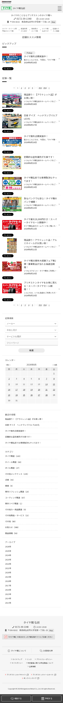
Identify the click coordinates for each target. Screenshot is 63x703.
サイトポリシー (17, 663)
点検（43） (10, 479)
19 (31, 389)
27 (39, 395)
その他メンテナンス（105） (17, 474)
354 (44, 88)
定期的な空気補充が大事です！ (18, 436)
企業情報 (32, 666)
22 (54, 389)
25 (24, 395)
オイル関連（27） (13, 468)
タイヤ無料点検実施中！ (15, 430)
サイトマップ (17, 659)
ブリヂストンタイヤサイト (16, 674)
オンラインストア (30, 678)
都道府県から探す (24, 29)
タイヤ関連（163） (13, 456)
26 (31, 395)
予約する (48, 698)
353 (40, 88)
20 (39, 389)
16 (9, 389)
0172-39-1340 (24, 18)
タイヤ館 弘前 (19, 8)
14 (46, 384)
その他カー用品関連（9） (16, 509)
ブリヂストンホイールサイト (43, 674)
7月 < (8, 364)
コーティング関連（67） (15, 497)
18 (24, 389)
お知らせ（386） (12, 527)
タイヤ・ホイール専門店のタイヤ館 (9, 29)
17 (17, 389)
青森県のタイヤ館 (34, 29)
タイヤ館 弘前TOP (45, 29)
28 (46, 395)
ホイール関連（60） (13, 462)
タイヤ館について (18, 650)
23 (9, 395)
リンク (29, 659)
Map (53, 22)
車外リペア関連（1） (14, 503)
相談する (18, 698)
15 (54, 384)
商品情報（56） (12, 533)
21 (46, 389)
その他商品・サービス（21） (17, 515)
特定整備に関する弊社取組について (40, 663)
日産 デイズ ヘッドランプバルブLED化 (22, 424)
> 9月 (55, 364)
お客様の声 (48, 650)
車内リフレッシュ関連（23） (17, 491)
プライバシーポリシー (44, 659)
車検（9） (9, 485)
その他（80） (11, 521)
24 (17, 395)
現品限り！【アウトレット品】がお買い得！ (24, 419)
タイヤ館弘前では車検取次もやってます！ (23, 442)
